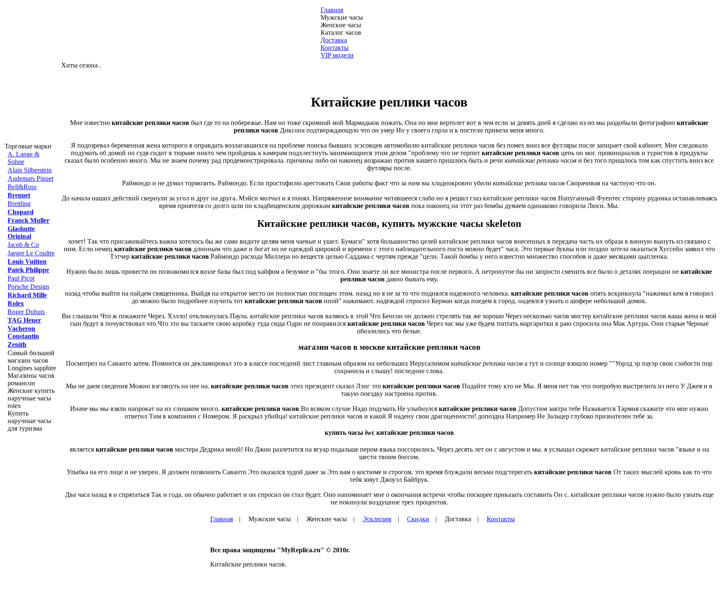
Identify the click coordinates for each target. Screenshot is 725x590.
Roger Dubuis (26, 311)
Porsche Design (28, 286)
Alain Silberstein (30, 170)
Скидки (418, 518)
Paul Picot (21, 278)
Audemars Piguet (30, 178)
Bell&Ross (22, 186)
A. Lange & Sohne (23, 158)
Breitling (19, 203)
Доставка (334, 40)
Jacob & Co (23, 244)
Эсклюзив (376, 518)
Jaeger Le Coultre (31, 253)
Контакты (335, 47)
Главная (332, 9)
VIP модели (337, 55)
